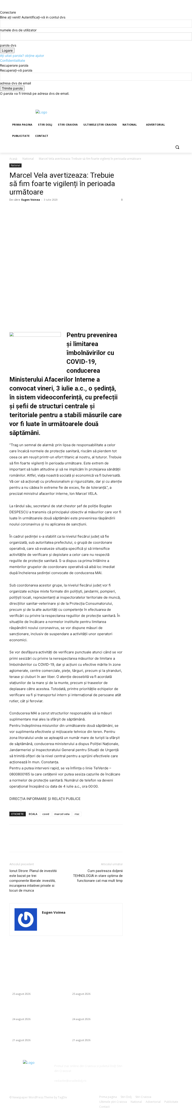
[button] (177, 147)
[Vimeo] (173, 99)
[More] (57, 210)
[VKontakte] (175, 1069)
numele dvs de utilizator (18, 30)
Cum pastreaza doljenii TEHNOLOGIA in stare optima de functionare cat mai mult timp (98, 876)
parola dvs (8, 45)
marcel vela (62, 814)
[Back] (1, 7)
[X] (167, 99)
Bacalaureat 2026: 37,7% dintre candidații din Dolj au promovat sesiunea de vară (32, 1009)
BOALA (33, 814)
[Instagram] (160, 99)
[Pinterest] (35, 210)
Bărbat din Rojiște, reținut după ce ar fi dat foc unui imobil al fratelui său (36, 986)
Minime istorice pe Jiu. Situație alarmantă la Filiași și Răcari (32, 1033)
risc (77, 814)
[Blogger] (133, 1069)
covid (45, 814)
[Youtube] (180, 99)
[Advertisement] (128, 112)
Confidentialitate (12, 60)
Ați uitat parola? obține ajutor (22, 56)
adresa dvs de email (15, 83)
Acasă (13, 159)
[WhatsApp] (46, 210)
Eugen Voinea (30, 199)
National (28, 159)
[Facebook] (154, 99)
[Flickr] (154, 1069)
